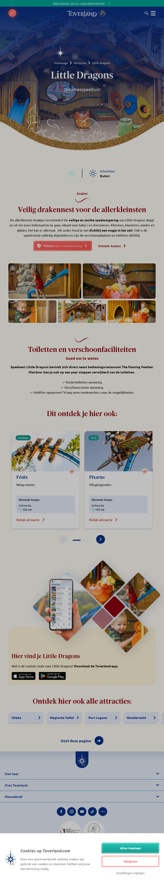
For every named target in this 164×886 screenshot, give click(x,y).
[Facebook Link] (61, 811)
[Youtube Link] (82, 811)
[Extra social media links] (102, 811)
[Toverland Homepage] (82, 13)
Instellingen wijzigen (130, 873)
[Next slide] (100, 539)
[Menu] (153, 13)
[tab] (77, 540)
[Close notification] (109, 3)
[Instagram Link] (71, 811)
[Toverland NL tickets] (12, 13)
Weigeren (130, 861)
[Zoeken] (146, 13)
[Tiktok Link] (92, 811)
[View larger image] (44, 281)
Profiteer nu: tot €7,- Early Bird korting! (79, 3)
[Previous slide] (63, 539)
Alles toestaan (130, 848)
